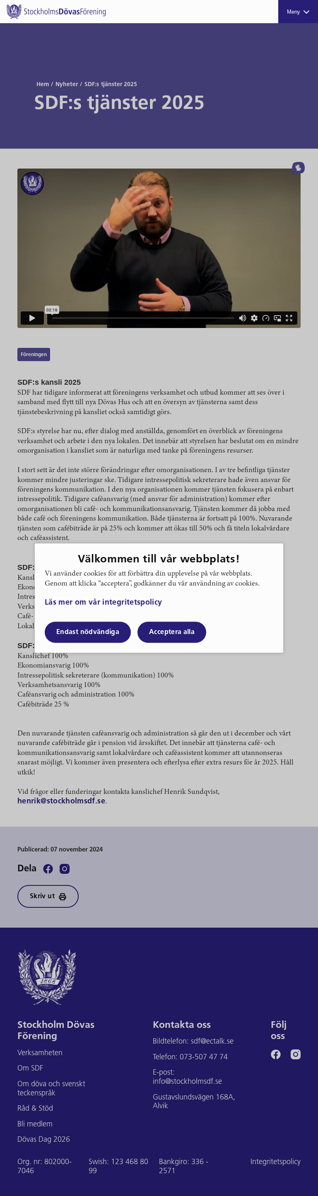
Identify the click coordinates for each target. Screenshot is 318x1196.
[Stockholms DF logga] (56, 11)
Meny (293, 12)
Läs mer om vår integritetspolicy (103, 603)
